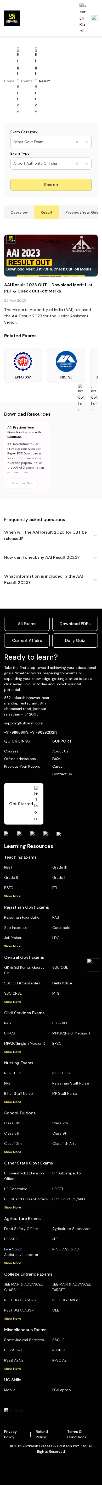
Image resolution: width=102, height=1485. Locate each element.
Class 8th (12, 1133)
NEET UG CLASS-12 (20, 1300)
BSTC (8, 887)
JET (55, 1239)
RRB (7, 1083)
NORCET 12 (61, 1073)
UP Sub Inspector (67, 1173)
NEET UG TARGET (66, 1300)
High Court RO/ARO (68, 1199)
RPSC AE (59, 1360)
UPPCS (9, 1033)
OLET (56, 1310)
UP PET (57, 1188)
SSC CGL (60, 967)
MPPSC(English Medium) (24, 1043)
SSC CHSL (13, 993)
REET (8, 867)
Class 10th (13, 1143)
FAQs (56, 758)
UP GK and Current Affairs (26, 1199)
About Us (60, 751)
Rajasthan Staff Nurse (70, 1083)
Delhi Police (62, 983)
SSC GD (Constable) (22, 983)
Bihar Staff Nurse (18, 1093)
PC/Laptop (61, 1390)
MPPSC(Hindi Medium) (71, 1033)
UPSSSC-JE (14, 1350)
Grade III (59, 867)
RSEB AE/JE (14, 1360)
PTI (54, 887)
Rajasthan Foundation (23, 917)
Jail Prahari (13, 937)
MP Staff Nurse (64, 1093)
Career (58, 766)
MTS (55, 993)
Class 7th (60, 1123)
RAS (55, 917)
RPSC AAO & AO (65, 1249)
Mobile (10, 1390)
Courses (11, 751)
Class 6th (12, 1123)
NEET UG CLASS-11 (19, 1310)
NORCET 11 (12, 1073)
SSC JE (58, 1339)
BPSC (56, 1043)
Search (51, 184)
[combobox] (13, 142)
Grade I (58, 877)
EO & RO (59, 1023)
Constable (61, 927)
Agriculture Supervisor (71, 1228)
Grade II (11, 877)
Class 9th (60, 1133)
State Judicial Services (24, 1339)
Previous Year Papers (22, 766)
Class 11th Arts (64, 1143)
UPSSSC (11, 1239)
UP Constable (15, 1188)
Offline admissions (20, 758)
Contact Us (62, 774)
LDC (55, 937)
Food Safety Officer (21, 1228)
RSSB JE (59, 1350)
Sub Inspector (16, 927)
